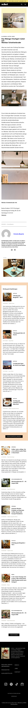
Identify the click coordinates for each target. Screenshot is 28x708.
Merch (17, 665)
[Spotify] (11, 684)
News (13, 36)
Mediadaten (5, 670)
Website (3, 215)
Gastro (9, 36)
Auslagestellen (6, 673)
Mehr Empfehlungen (14, 436)
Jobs (16, 668)
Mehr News (14, 634)
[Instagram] (11, 250)
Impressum (14, 696)
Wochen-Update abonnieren (6, 665)
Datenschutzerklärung (14, 693)
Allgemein (4, 36)
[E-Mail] (15, 250)
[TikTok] (16, 684)
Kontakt (17, 672)
